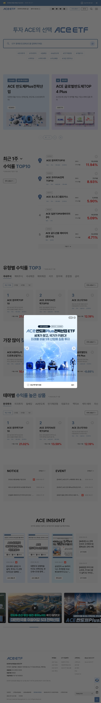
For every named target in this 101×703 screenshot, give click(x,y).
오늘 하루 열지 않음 (35, 385)
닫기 (72, 385)
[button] (27, 348)
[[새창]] (50, 348)
